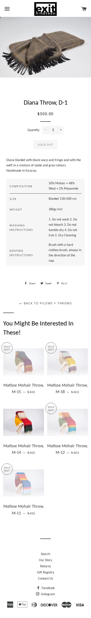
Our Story (45, 560)
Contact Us (45, 578)
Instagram (47, 594)
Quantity (33, 130)
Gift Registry (45, 572)
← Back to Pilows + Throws (45, 303)
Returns (45, 566)
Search (45, 554)
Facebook (48, 588)
